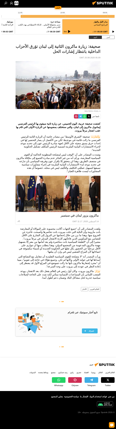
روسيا (93, 373)
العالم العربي (94, 289)
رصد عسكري (63, 373)
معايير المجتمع (57, 396)
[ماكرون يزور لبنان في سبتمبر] (58, 194)
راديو (72, 373)
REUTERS (89, 111)
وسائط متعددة (43, 373)
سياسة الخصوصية (71, 396)
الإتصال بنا (84, 396)
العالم (100, 373)
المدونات (32, 373)
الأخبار (84, 289)
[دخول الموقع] (11, 3)
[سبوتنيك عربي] (103, 5)
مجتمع (53, 373)
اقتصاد (86, 373)
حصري (79, 373)
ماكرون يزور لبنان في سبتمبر (80, 215)
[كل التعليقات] (112, 425)
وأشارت (95, 136)
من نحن (111, 396)
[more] (19, 221)
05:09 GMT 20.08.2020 (90, 57)
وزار (97, 271)
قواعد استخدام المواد (98, 396)
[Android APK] (105, 404)
